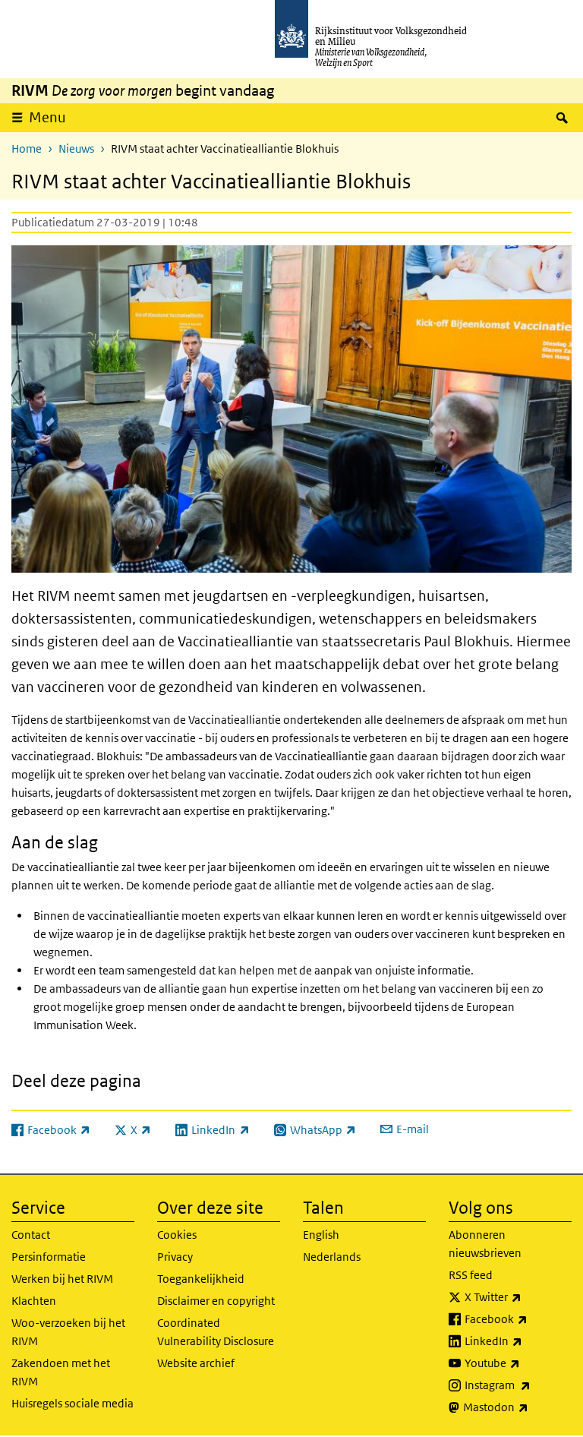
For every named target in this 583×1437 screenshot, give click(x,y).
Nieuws (76, 148)
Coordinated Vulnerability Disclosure (215, 1331)
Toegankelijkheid (200, 1278)
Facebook (518, 1318)
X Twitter (518, 1296)
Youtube (518, 1362)
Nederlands (332, 1256)
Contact (30, 1234)
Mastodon (517, 1406)
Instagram (518, 1384)
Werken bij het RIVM (62, 1278)
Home (26, 148)
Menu (47, 117)
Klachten (33, 1300)
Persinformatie (48, 1256)
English (321, 1234)
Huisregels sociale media (72, 1403)
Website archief (196, 1363)
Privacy (175, 1256)
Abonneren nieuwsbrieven (485, 1243)
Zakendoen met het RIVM (60, 1372)
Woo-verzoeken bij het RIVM (68, 1331)
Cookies (177, 1234)
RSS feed (471, 1275)
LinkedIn (518, 1340)
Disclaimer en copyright (216, 1300)
